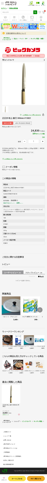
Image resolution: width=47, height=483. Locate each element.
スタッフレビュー (34, 273)
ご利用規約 (6, 452)
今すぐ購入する (36, 478)
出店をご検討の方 (8, 460)
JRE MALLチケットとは (10, 448)
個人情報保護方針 (8, 464)
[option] (23, 83)
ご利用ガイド (7, 432)
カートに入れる (17, 478)
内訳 (43, 137)
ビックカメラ (9, 60)
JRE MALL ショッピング (6, 38)
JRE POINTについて (9, 444)
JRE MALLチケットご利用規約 (12, 456)
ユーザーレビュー (13, 273)
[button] (40, 310)
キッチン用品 (38, 421)
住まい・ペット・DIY (21, 38)
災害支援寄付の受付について (16, 33)
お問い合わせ (7, 440)
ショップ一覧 (7, 436)
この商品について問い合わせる (31, 115)
